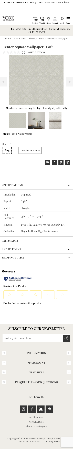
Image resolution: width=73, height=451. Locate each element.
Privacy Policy (53, 441)
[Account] (55, 18)
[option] (17, 120)
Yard (7, 150)
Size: (5, 144)
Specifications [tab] (12, 185)
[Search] (61, 18)
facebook (54, 162)
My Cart (35, 18)
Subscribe (66, 338)
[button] (68, 18)
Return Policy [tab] (11, 249)
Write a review (36, 52)
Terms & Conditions (29, 441)
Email (47, 162)
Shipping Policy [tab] (13, 257)
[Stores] (48, 18)
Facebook (32, 409)
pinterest (61, 162)
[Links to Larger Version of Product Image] (36, 80)
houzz (67, 162)
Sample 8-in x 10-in (30, 150)
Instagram (23, 409)
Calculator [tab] (10, 240)
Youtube (41, 409)
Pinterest (49, 409)
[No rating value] (12, 52)
